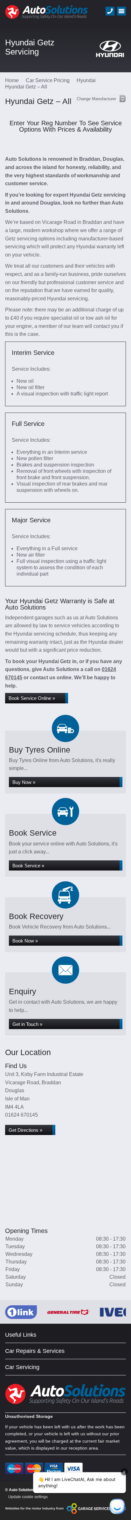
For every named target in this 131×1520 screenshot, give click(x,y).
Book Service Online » (32, 698)
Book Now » (25, 940)
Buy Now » (23, 782)
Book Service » (28, 865)
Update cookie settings (28, 1497)
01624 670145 (21, 1115)
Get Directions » (25, 1130)
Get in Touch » (27, 1024)
